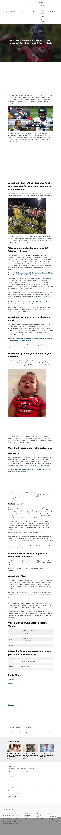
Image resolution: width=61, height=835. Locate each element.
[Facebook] (48, 12)
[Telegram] (41, 732)
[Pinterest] (55, 12)
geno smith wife (28, 727)
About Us (39, 813)
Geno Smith (11, 95)
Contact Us (39, 812)
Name (10, 771)
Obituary (43, 5)
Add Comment (12, 776)
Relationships (40, 2)
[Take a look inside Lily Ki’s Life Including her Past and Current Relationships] (47, 748)
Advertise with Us (43, 15)
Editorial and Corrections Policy (43, 20)
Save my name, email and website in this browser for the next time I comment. (24, 787)
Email (26, 771)
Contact (42, 8)
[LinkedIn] (34, 732)
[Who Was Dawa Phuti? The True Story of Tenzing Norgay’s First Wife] (30, 748)
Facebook (11, 705)
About (42, 7)
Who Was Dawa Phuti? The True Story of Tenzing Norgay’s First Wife (30, 755)
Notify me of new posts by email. (17, 793)
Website (41, 771)
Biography (39, 0)
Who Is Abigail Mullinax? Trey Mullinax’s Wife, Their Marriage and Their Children (14, 755)
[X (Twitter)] (19, 732)
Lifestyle (39, 4)
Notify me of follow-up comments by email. (19, 790)
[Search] (43, 11)
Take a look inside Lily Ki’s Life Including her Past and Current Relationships (47, 755)
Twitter (10, 683)
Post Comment (12, 796)
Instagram (11, 679)
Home (23, 11)
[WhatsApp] (49, 732)
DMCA (42, 13)
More (34, 11)
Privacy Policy (42, 11)
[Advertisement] (30, 79)
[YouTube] (53, 12)
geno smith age (19, 727)
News (29, 11)
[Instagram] (50, 12)
